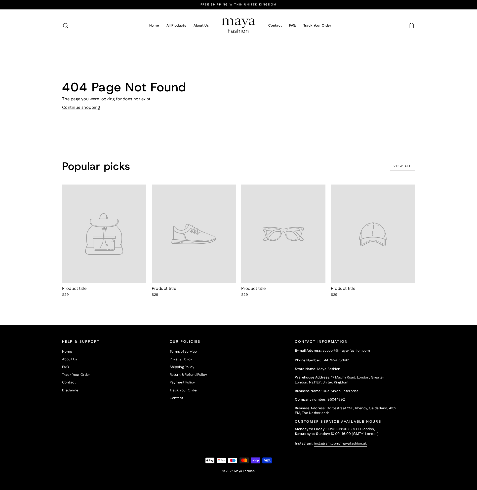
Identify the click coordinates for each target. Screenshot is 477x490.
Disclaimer (71, 390)
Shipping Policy (182, 367)
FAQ (292, 25)
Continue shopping (81, 108)
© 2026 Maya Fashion (238, 471)
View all (402, 166)
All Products (176, 25)
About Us (201, 25)
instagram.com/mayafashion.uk (340, 443)
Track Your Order (317, 25)
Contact (275, 25)
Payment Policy (182, 382)
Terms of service (183, 351)
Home (154, 25)
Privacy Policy (181, 359)
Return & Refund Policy (188, 374)
